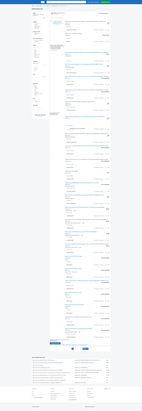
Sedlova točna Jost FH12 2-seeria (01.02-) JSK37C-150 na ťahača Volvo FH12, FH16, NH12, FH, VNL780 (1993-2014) (89, 244)
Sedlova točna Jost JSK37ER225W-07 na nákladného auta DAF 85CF (79, 101)
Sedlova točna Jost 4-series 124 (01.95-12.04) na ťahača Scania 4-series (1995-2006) (48, 370)
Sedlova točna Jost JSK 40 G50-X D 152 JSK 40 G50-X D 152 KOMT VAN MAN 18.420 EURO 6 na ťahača (87, 145)
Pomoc (33, 393)
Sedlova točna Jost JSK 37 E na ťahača (73, 292)
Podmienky (52, 391)
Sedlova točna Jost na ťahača (71, 171)
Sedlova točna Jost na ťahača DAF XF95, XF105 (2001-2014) (43, 360)
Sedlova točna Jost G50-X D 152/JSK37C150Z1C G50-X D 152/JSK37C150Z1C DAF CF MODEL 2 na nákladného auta (89, 280)
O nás (33, 391)
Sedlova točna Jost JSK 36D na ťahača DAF (74, 304)
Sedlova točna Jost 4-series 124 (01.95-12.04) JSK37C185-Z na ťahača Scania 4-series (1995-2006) (85, 219)
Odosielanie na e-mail (55, 343)
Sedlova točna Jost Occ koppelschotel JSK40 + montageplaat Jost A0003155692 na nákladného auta (86, 133)
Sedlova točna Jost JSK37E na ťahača (73, 33)
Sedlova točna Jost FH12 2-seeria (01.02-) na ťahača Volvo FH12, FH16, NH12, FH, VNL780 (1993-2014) (51, 372)
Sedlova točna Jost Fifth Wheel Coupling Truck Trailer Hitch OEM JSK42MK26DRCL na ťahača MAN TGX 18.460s (88, 52)
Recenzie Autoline (53, 397)
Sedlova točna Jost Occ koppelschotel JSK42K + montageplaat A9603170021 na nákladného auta (85, 21)
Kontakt (33, 395)
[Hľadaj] (47, 2)
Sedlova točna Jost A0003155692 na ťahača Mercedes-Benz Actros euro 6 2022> (82, 182)
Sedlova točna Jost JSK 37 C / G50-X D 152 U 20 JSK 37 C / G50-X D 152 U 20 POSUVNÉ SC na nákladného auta (88, 76)
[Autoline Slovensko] (36, 2)
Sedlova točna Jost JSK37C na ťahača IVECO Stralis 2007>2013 (78, 328)
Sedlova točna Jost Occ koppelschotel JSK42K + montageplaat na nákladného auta (47, 382)
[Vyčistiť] (47, 16)
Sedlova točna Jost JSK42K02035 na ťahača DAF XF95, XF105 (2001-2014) (80, 231)
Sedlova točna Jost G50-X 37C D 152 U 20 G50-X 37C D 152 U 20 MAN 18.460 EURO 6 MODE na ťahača (86, 159)
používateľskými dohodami (82, 344)
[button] (106, 30)
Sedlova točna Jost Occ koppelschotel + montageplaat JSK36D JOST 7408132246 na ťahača (84, 195)
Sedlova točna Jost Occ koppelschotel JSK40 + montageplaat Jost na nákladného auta (48, 377)
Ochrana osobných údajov (55, 393)
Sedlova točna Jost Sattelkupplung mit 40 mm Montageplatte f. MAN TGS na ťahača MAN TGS (84, 116)
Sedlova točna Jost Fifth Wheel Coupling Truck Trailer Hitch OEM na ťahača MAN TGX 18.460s (49, 375)
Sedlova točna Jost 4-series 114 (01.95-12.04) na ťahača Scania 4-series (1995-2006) (48, 362)
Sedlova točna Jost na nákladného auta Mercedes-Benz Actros (78, 316)
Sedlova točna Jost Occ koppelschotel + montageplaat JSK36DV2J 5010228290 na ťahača (84, 64)
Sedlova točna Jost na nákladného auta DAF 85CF (41, 367)
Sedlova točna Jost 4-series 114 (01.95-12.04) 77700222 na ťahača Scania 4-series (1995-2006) (84, 207)
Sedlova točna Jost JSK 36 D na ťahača (73, 256)
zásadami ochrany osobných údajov (71, 344)
